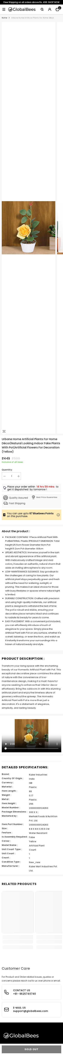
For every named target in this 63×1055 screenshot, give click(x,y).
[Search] (42, 9)
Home (4, 18)
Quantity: (7, 469)
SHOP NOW (53, 2)
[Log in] (50, 9)
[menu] (4, 9)
